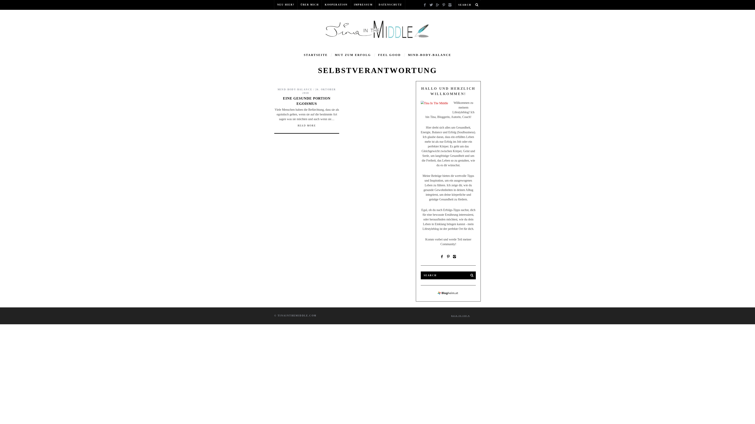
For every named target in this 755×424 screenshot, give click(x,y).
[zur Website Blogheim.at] (448, 294)
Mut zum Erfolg (353, 55)
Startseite (316, 55)
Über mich (310, 4)
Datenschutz (390, 4)
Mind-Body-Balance (429, 55)
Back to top (459, 316)
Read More (307, 125)
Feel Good (389, 55)
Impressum (363, 4)
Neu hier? (286, 4)
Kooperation (336, 4)
